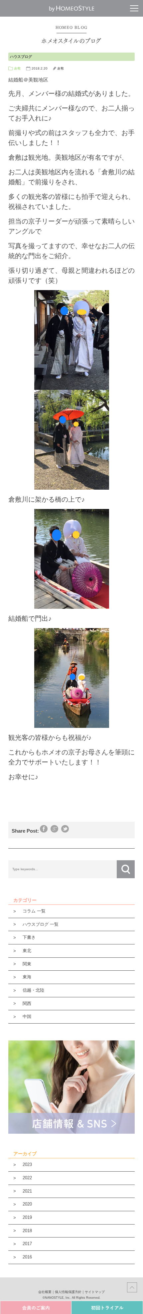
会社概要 (45, 1292)
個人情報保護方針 (68, 1292)
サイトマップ (95, 1292)
